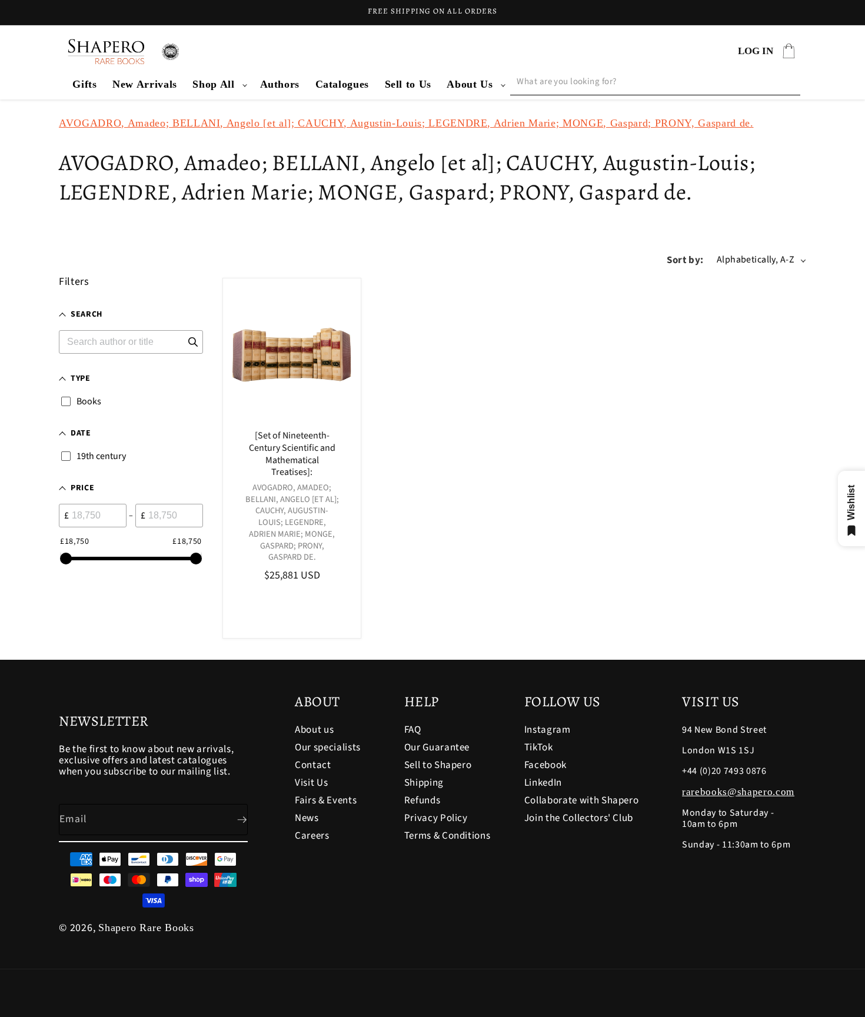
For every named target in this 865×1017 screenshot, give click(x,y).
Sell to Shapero (438, 765)
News (307, 818)
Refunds (422, 800)
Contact (313, 765)
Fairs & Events (326, 800)
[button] (218, 84)
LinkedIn (543, 783)
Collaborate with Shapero (581, 800)
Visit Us (311, 783)
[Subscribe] (232, 820)
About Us (470, 84)
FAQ (412, 730)
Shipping (424, 783)
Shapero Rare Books (146, 927)
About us (314, 730)
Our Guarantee (437, 747)
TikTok (538, 747)
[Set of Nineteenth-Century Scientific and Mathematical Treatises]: (292, 454)
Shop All (213, 84)
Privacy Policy (436, 818)
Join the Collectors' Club (579, 818)
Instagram (547, 730)
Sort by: (685, 260)
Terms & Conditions (447, 836)
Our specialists (328, 747)
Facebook (545, 765)
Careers (312, 836)
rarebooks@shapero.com (738, 791)
